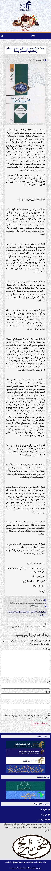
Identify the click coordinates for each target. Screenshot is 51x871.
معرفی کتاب (39, 600)
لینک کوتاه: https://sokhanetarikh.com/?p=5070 (27, 614)
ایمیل (47, 692)
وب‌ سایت (45, 703)
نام (48, 682)
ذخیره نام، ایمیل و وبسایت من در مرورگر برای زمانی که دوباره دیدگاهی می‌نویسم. (26, 716)
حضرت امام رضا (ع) (18, 603)
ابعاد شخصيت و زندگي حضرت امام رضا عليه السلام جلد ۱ (25, 50)
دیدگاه (46, 649)
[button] (33, 36)
